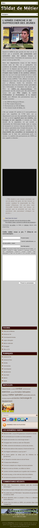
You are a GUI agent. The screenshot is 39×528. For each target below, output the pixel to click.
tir (31, 397)
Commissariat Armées (10, 337)
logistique (5, 395)
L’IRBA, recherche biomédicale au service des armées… (19, 445)
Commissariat (7, 369)
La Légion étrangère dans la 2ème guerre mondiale (23, 490)
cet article (12, 225)
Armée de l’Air (7, 334)
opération (19, 394)
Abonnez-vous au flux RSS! (16, 424)
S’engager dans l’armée (24, 524)
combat (19, 388)
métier (11, 394)
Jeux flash (6, 375)
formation (18, 392)
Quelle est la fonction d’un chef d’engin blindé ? (16, 439)
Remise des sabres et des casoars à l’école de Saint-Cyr (19, 448)
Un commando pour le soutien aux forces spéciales (17, 436)
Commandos (7, 366)
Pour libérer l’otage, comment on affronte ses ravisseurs (20, 222)
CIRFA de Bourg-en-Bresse (22, 89)
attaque (4, 389)
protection (16, 398)
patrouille (33, 395)
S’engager (6, 346)
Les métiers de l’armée (12, 524)
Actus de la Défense (9, 331)
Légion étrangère (8, 340)
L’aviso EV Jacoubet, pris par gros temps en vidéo (17, 220)
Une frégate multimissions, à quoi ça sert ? (15, 451)
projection (9, 398)
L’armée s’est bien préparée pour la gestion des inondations (20, 471)
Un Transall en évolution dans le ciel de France (16, 459)
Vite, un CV (7, 349)
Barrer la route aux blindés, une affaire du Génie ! (17, 468)
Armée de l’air (25, 526)
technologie (25, 398)
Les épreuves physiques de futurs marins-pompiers (17, 477)
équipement (7, 400)
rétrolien (26, 225)
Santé (5, 381)
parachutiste (26, 395)
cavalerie (13, 389)
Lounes (6, 502)
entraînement (27, 389)
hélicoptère (26, 392)
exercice (6, 391)
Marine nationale (8, 343)
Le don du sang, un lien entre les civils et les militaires (18, 474)
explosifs (12, 392)
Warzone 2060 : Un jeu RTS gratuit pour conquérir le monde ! (20, 433)
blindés (6, 363)
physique (4, 398)
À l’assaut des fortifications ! (11, 462)
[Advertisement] (19, 154)
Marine (5, 378)
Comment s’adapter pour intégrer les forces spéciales (18, 465)
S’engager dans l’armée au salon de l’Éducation (17, 442)
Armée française (19, 523)
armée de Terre (8, 360)
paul (5, 490)
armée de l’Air (7, 357)
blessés (8, 389)
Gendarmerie (7, 372)
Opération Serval (28, 523)
